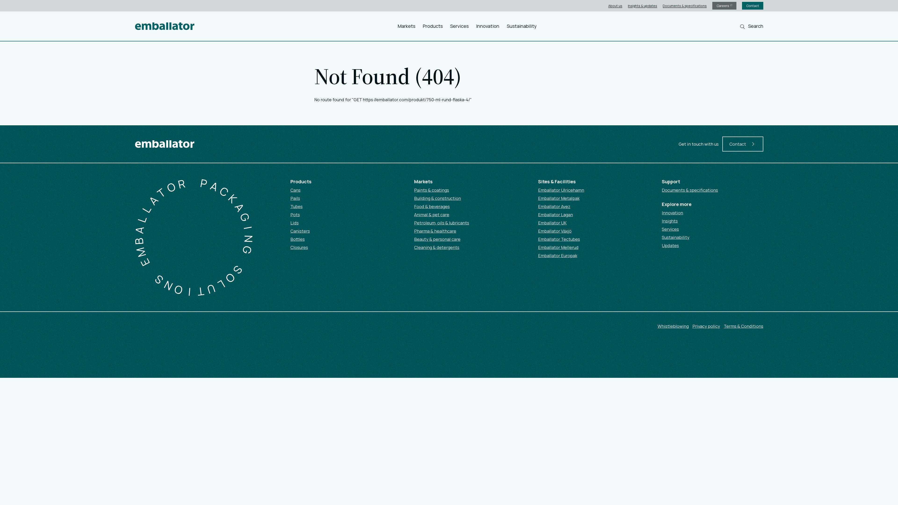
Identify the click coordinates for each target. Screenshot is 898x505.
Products (433, 26)
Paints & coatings (431, 190)
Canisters (300, 231)
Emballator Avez (554, 206)
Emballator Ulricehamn (561, 190)
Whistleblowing (673, 326)
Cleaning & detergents (436, 247)
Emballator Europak (557, 255)
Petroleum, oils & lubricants (441, 223)
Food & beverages (432, 206)
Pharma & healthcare (435, 231)
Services (459, 26)
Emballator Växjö (555, 231)
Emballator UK (552, 223)
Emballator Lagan (555, 214)
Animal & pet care (431, 214)
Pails (295, 198)
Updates (670, 245)
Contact (752, 6)
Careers (723, 6)
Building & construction (437, 198)
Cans (295, 190)
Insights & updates (642, 6)
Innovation (487, 26)
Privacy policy (706, 326)
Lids (294, 223)
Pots (295, 214)
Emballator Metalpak (558, 198)
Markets (406, 26)
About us (615, 6)
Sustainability (522, 26)
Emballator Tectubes (559, 239)
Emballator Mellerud (558, 247)
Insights (670, 221)
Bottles (297, 239)
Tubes (296, 206)
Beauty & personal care (437, 239)
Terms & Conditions (743, 326)
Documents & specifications (685, 6)
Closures (299, 247)
